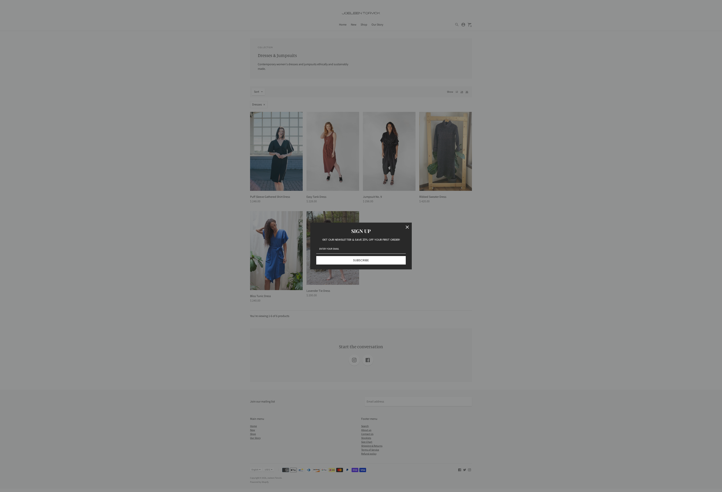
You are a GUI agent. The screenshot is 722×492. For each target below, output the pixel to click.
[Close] (407, 227)
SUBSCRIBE (361, 260)
